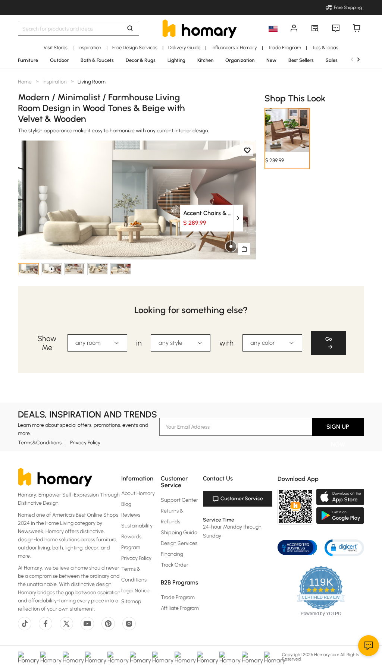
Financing (172, 554)
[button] (344, 547)
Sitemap (131, 601)
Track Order (174, 565)
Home (25, 82)
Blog (126, 504)
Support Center (179, 500)
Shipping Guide (179, 532)
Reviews (130, 515)
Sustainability (137, 526)
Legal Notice (135, 590)
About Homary (138, 493)
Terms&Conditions (40, 442)
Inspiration (54, 82)
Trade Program (178, 597)
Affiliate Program (180, 608)
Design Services (179, 543)
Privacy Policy (85, 442)
